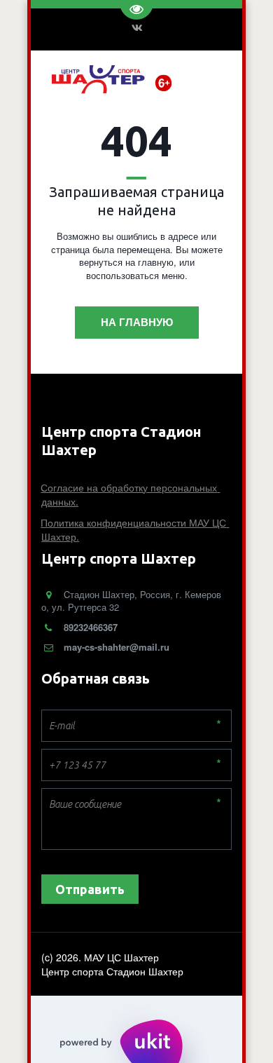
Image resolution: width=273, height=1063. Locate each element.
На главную (137, 322)
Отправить (90, 889)
